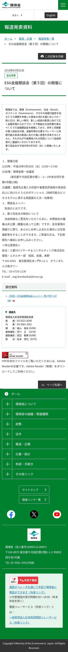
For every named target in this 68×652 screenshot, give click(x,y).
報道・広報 (25, 39)
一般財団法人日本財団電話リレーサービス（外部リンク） (33, 619)
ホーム (8, 39)
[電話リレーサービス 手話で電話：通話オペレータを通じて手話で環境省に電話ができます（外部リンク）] (34, 580)
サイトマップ (30, 490)
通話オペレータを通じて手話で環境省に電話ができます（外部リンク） (33, 589)
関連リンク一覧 (31, 500)
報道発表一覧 (46, 39)
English (51, 15)
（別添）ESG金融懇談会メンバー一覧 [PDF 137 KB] (32, 298)
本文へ (15, 15)
